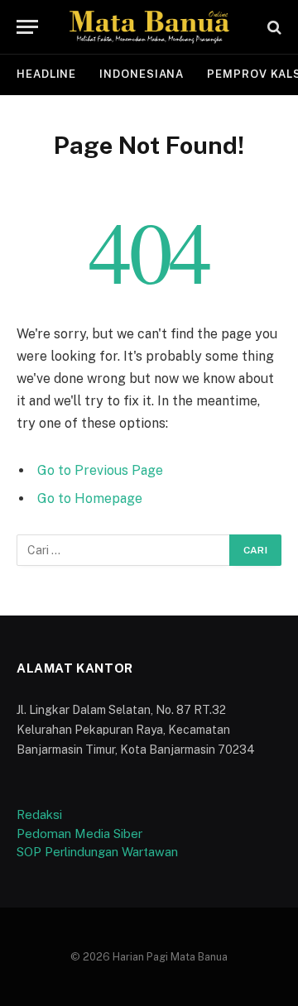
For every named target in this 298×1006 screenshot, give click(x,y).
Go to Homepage (89, 498)
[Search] (272, 27)
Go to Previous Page (100, 470)
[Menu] (27, 27)
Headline (46, 74)
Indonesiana (141, 74)
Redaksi (39, 814)
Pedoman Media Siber (79, 833)
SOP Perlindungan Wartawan (97, 852)
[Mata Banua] (149, 27)
